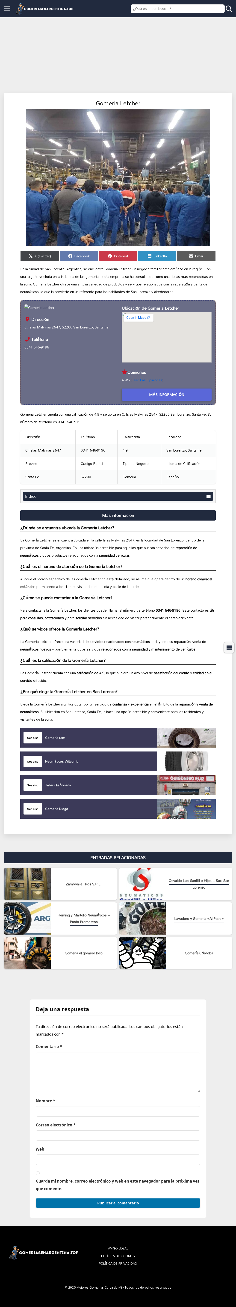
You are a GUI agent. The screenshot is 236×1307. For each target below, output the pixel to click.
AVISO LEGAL (118, 1248)
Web (40, 1149)
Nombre (45, 1100)
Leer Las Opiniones (147, 380)
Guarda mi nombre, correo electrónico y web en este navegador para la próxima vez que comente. (117, 1184)
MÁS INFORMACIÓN (166, 394)
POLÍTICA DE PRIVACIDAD (118, 1263)
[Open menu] (7, 9)
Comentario (49, 1046)
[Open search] (229, 9)
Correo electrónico (55, 1125)
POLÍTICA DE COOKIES (118, 1256)
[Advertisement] (118, 52)
